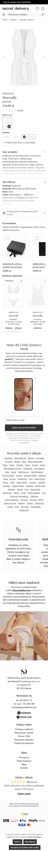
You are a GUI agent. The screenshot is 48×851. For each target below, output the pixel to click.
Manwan (29, 486)
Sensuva (24, 500)
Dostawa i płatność (24, 729)
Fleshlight (27, 468)
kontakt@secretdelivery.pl (24, 707)
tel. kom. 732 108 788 (24, 703)
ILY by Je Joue (8, 475)
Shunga (33, 500)
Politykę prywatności (28, 441)
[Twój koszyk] (44, 9)
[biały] (7, 123)
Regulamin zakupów (24, 739)
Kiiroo (5, 482)
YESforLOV (24, 510)
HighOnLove (23, 472)
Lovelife (41, 482)
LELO (12, 482)
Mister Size (40, 486)
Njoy (27, 489)
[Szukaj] (43, 14)
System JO (39, 503)
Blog (24, 764)
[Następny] (44, 57)
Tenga (10, 506)
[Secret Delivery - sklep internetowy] (18, 9)
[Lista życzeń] (37, 8)
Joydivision (22, 479)
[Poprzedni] (4, 57)
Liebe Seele (22, 482)
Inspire (19, 475)
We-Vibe (25, 506)
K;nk (31, 479)
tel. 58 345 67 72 (24, 700)
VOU (17, 506)
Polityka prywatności (24, 743)
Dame (27, 465)
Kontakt (24, 768)
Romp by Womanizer (19, 496)
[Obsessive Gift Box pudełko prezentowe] (16, 247)
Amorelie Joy (20, 458)
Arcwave (40, 458)
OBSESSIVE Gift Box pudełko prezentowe (12, 265)
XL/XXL (30, 136)
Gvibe (13, 472)
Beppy (17, 461)
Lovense (6, 486)
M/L (16, 136)
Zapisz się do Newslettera (24, 427)
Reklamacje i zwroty (24, 732)
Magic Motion (18, 486)
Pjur (44, 493)
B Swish (9, 461)
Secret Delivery (12, 500)
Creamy (19, 465)
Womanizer (36, 506)
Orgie (23, 493)
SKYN (40, 500)
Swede (30, 503)
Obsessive (8, 93)
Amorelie (8, 458)
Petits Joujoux (34, 493)
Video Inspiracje (24, 761)
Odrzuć (17, 841)
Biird (24, 461)
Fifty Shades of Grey (13, 468)
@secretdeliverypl (21, 590)
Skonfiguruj (30, 841)
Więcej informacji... (35, 837)
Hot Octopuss (37, 472)
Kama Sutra (40, 479)
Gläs (7, 472)
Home (4, 19)
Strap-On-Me (10, 503)
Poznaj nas (24, 757)
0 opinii (20, 110)
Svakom (21, 503)
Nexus (20, 489)
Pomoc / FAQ (24, 736)
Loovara (32, 482)
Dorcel (35, 465)
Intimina (42, 475)
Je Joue (13, 479)
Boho (5, 465)
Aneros (31, 458)
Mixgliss (11, 489)
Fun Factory (39, 468)
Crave (11, 465)
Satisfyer (34, 496)
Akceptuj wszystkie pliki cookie (24, 847)
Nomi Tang (35, 489)
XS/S (7, 136)
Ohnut (16, 493)
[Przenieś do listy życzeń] (21, 281)
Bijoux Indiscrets (35, 461)
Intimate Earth (30, 475)
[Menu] (3, 14)
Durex (42, 465)
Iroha (5, 479)
